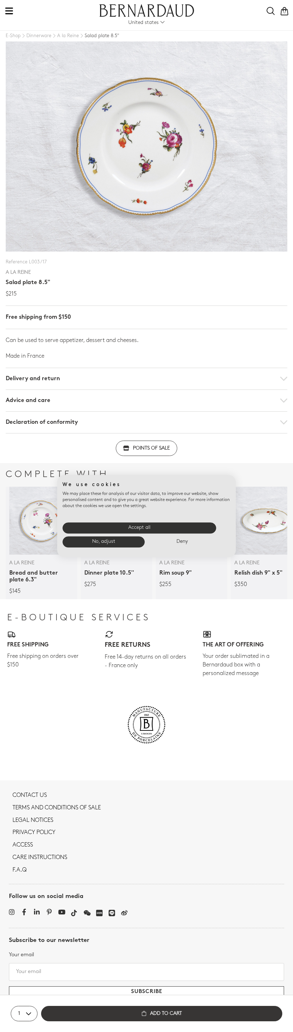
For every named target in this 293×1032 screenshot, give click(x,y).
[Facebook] (24, 912)
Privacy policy (34, 832)
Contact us (30, 795)
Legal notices (33, 820)
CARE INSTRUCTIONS (40, 857)
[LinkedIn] (36, 912)
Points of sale (151, 448)
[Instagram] (11, 912)
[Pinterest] (49, 912)
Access (23, 845)
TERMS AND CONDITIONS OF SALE (57, 808)
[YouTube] (61, 912)
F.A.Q (19, 870)
